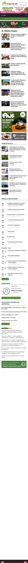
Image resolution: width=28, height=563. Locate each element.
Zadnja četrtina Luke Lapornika (16, 209)
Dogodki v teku (6, 248)
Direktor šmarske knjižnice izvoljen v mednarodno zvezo (18, 35)
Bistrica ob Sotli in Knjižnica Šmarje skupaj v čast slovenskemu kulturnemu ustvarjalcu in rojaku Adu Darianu (18, 46)
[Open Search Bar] (26, 15)
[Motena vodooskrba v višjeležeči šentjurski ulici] (4, 171)
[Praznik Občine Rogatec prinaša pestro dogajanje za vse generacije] (4, 177)
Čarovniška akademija (14, 255)
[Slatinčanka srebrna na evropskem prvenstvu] (4, 192)
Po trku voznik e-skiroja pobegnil (15, 163)
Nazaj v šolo (11, 231)
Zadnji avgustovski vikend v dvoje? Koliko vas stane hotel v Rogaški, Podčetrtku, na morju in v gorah (17, 149)
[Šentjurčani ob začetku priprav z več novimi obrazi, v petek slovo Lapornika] (4, 185)
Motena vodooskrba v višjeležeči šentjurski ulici (16, 169)
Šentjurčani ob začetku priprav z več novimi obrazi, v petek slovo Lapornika (17, 184)
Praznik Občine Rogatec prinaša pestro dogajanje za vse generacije (17, 177)
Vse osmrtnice (5, 298)
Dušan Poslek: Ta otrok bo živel (16, 214)
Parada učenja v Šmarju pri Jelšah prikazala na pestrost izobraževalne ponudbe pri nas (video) (18, 82)
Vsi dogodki (5, 279)
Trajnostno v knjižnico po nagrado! (17, 250)
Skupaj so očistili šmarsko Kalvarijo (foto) (18, 64)
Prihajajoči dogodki (9, 199)
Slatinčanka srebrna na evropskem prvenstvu (15, 191)
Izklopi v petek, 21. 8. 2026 (8, 317)
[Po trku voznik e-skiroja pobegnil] (4, 164)
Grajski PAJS (11, 236)
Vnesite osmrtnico (15, 298)
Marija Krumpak (16, 290)
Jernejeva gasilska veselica (15, 242)
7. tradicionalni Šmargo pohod (16, 220)
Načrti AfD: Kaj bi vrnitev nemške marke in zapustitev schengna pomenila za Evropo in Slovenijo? (12, 332)
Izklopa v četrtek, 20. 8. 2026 (9, 320)
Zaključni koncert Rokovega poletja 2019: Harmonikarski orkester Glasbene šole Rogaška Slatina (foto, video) (17, 93)
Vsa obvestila (5, 324)
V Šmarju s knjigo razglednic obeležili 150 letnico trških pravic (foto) (18, 73)
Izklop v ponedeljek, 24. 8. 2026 (9, 314)
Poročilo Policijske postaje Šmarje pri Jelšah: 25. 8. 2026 (13, 308)
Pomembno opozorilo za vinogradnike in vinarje (15, 156)
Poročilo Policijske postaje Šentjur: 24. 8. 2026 (13, 311)
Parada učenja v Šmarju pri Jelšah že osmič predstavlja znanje (18, 56)
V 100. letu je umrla (16, 288)
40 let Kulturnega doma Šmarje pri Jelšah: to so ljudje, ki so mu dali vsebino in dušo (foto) (18, 104)
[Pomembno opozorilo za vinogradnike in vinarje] (4, 157)
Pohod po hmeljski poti (14, 225)
